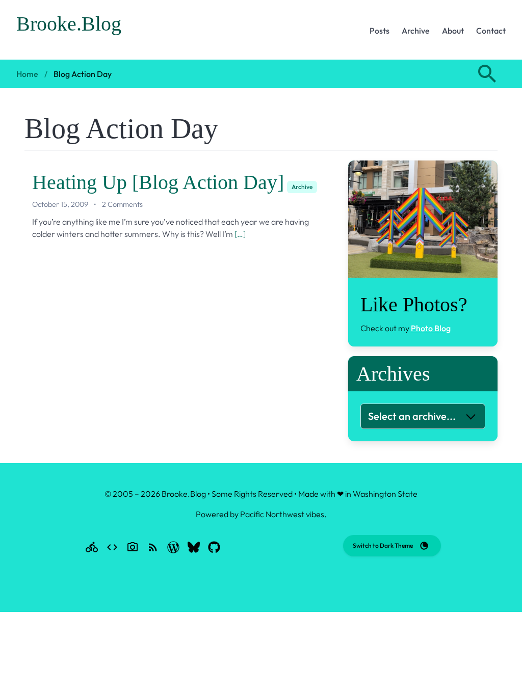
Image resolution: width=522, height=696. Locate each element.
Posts (379, 30)
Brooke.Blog (68, 23)
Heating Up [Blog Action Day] (158, 182)
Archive (416, 30)
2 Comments (122, 204)
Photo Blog (431, 328)
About (453, 30)
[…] (240, 234)
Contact (491, 30)
